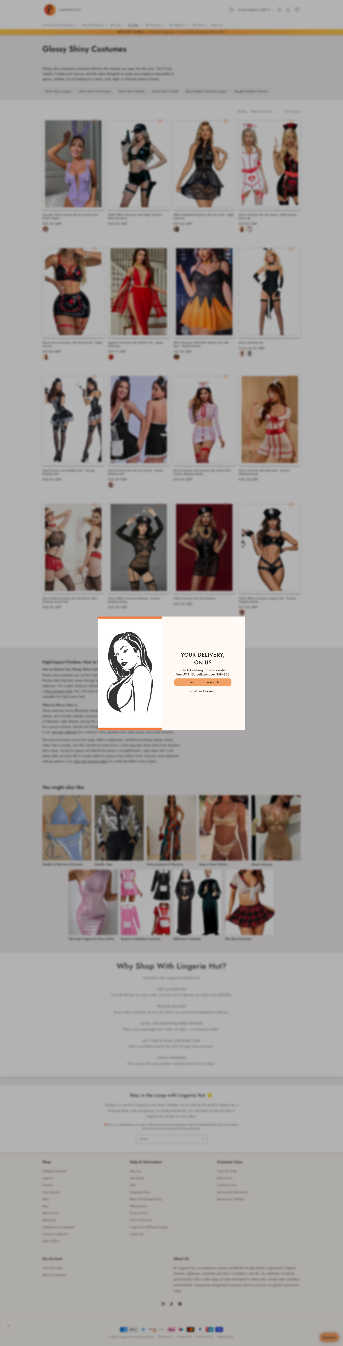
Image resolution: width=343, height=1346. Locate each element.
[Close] (239, 622)
